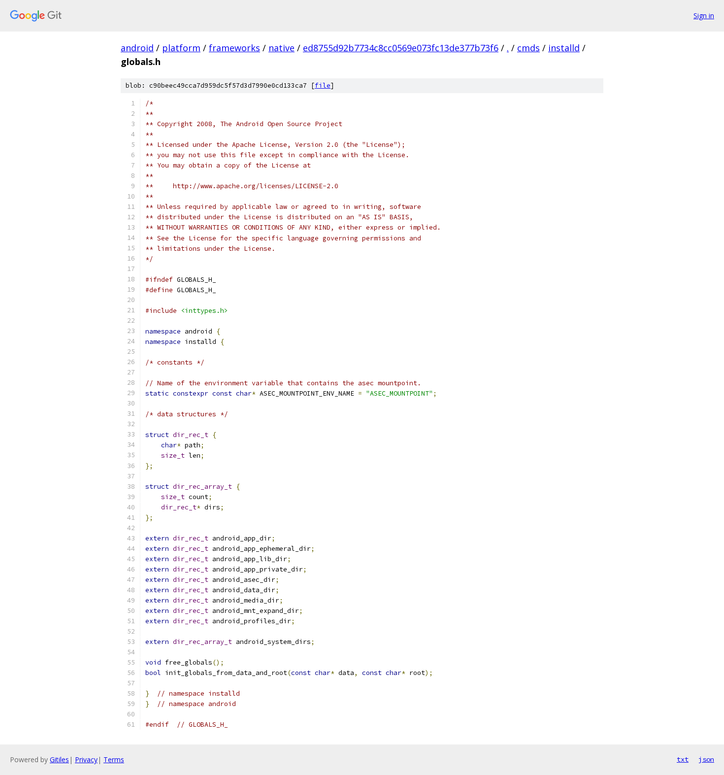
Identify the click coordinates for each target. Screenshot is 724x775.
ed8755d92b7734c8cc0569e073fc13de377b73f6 (400, 48)
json (706, 759)
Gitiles (59, 759)
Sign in (703, 15)
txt (683, 759)
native (281, 48)
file (322, 85)
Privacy (86, 759)
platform (181, 48)
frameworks (234, 48)
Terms (113, 759)
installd (564, 48)
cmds (528, 48)
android (137, 48)
